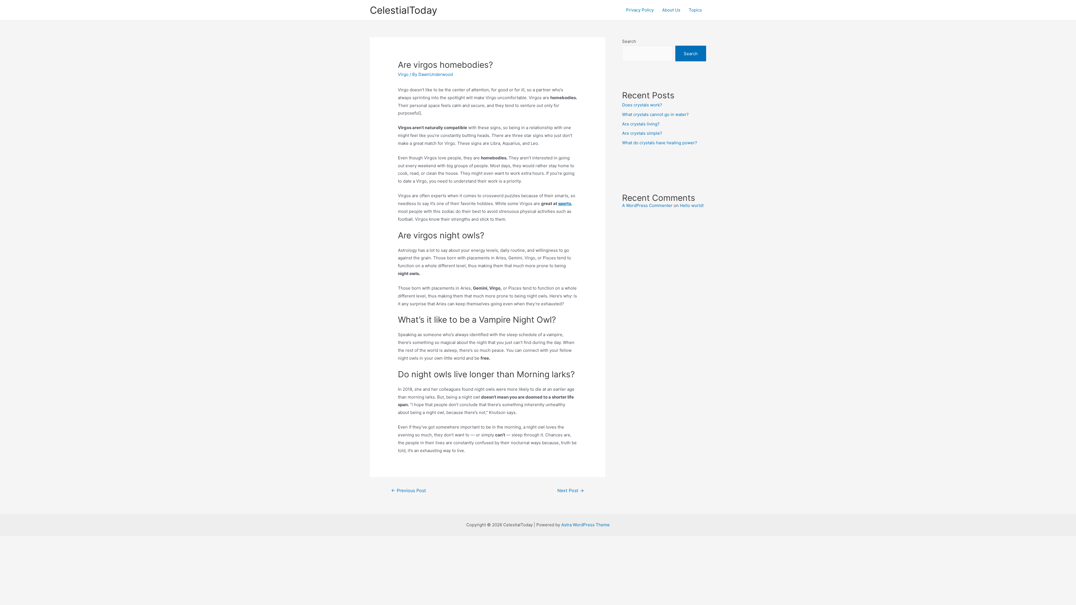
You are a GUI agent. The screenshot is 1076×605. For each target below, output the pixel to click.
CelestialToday (403, 10)
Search (629, 41)
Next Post (570, 490)
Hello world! (692, 205)
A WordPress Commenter (647, 205)
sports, (565, 203)
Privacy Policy (640, 10)
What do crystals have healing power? (659, 142)
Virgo (403, 74)
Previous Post (408, 490)
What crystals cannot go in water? (655, 114)
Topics (695, 10)
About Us (671, 10)
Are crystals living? (641, 124)
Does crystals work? (642, 105)
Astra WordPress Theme (585, 524)
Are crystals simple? (642, 133)
